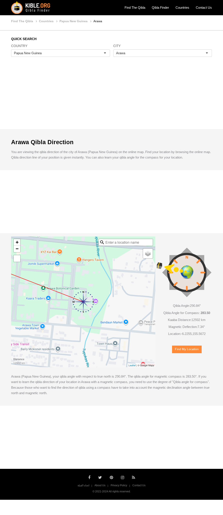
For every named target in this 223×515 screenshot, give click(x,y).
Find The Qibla (135, 7)
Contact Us (204, 7)
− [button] (17, 249)
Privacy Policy (119, 485)
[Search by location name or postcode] (102, 242)
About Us (100, 485)
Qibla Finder (160, 7)
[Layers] (148, 253)
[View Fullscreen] (17, 258)
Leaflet (132, 365)
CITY (117, 46)
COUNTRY (19, 46)
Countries (182, 7)
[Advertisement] (111, 97)
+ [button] (17, 242)
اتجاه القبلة (83, 485)
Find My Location (187, 349)
